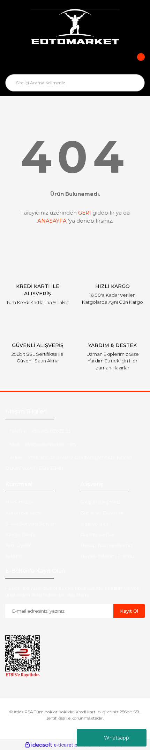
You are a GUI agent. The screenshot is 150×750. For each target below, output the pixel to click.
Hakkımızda (19, 502)
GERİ (84, 212)
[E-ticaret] (74, 745)
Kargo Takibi (20, 534)
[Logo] (75, 27)
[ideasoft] (38, 745)
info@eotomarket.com (50, 444)
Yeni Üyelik (18, 545)
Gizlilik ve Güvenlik (101, 513)
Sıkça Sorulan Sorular (30, 523)
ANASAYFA (52, 220)
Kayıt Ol (129, 611)
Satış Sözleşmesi (100, 502)
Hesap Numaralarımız (106, 545)
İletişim (13, 556)
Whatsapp (116, 738)
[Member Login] (75, 62)
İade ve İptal (95, 523)
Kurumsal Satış (23, 513)
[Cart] (136, 62)
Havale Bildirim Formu (107, 556)
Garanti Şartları (97, 534)
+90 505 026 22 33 (51, 431)
